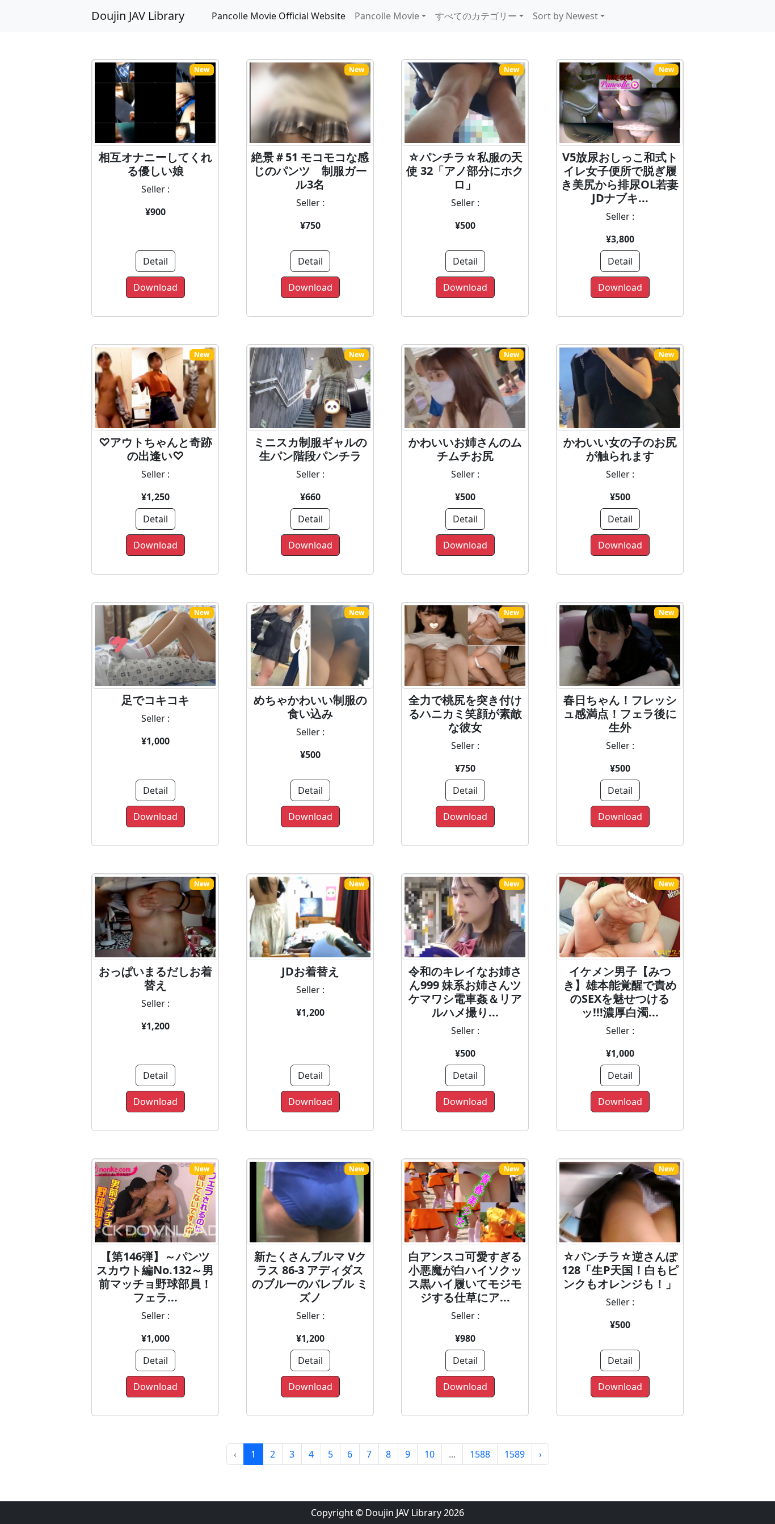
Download (155, 287)
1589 (514, 1454)
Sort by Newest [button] (565, 16)
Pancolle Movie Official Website (279, 16)
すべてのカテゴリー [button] (476, 16)
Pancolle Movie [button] (387, 16)
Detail (155, 261)
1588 (480, 1454)
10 (429, 1454)
